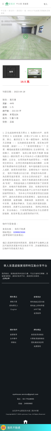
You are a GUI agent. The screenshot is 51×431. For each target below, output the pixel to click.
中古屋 (19, 4)
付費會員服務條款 (37, 338)
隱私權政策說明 (37, 342)
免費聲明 (37, 346)
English (14, 309)
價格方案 (13, 302)
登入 (46, 4)
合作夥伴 (13, 338)
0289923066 (19, 232)
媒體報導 (13, 334)
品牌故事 (6, 278)
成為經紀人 (13, 305)
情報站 (13, 342)
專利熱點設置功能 (37, 302)
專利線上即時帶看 (37, 306)
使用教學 (37, 313)
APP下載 (37, 309)
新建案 (25, 4)
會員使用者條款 (37, 334)
